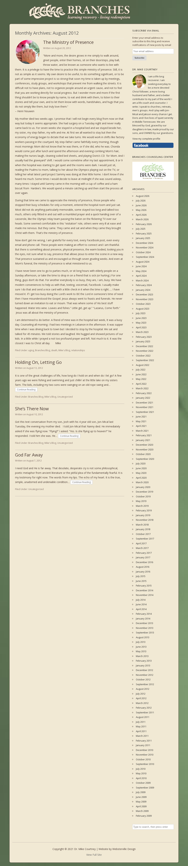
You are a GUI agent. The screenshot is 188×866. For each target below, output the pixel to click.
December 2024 (144, 243)
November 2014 (144, 595)
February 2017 (144, 552)
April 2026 (141, 214)
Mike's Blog (64, 350)
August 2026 (142, 196)
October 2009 (143, 782)
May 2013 (141, 651)
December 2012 (144, 670)
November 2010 (144, 754)
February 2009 (144, 815)
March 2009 (142, 811)
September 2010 (145, 764)
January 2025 (143, 238)
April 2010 (141, 778)
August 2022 (142, 365)
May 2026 (141, 210)
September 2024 (145, 257)
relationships (78, 350)
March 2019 (142, 505)
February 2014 (144, 613)
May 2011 (141, 726)
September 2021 (145, 412)
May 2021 (141, 421)
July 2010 (140, 768)
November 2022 (144, 350)
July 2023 (140, 313)
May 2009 (141, 801)
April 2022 (141, 383)
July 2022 (140, 369)
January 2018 (143, 529)
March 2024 (142, 280)
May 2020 (141, 473)
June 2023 (141, 318)
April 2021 (141, 426)
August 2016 (142, 566)
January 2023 (143, 341)
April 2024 (141, 275)
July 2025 (140, 228)
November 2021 (144, 407)
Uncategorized (65, 396)
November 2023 (144, 299)
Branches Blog (42, 350)
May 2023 (141, 322)
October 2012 (143, 679)
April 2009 (141, 806)
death (54, 350)
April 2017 (141, 543)
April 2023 (141, 327)
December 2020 (144, 444)
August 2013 (142, 637)
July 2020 (140, 463)
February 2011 (144, 740)
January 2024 (143, 289)
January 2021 (143, 440)
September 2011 (145, 712)
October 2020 (143, 454)
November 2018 (144, 519)
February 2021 (144, 435)
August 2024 (142, 261)
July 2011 (140, 721)
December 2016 (144, 562)
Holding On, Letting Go (38, 362)
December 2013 (144, 623)
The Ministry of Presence (68, 42)
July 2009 (140, 792)
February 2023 (144, 336)
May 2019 (141, 501)
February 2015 (144, 585)
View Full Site (94, 854)
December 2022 (144, 346)
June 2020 (141, 468)
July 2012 (140, 693)
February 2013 (144, 660)
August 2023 (142, 308)
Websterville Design (124, 849)
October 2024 (143, 252)
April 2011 (141, 731)
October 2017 (143, 534)
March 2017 (142, 548)
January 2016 (143, 571)
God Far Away (29, 455)
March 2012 (142, 703)
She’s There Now (32, 408)
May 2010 (141, 773)
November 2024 (144, 247)
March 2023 (142, 332)
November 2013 (144, 628)
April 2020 (141, 477)
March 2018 (142, 524)
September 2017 (145, 538)
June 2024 (141, 266)
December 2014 (144, 590)
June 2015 (141, 581)
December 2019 (144, 491)
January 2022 (143, 397)
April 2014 (141, 609)
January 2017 (143, 557)
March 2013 (142, 656)
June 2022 (141, 374)
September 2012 (145, 684)
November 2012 (144, 675)
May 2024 (141, 271)
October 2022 (143, 355)
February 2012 (144, 707)
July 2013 (140, 642)
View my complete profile (146, 138)
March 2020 (142, 482)
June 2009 (141, 797)
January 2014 (143, 618)
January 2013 (143, 665)
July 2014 (140, 599)
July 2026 (140, 200)
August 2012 (142, 689)
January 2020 (143, 487)
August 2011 (142, 717)
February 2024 (144, 285)
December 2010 (144, 750)
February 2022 (144, 393)
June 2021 (141, 416)
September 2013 (145, 632)
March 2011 (142, 735)
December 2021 (144, 402)
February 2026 (144, 224)
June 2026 (141, 205)
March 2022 (142, 388)
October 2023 (143, 303)
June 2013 (141, 646)
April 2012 (141, 698)
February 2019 (144, 510)
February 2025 (144, 233)
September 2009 (145, 787)
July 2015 (140, 576)
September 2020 (145, 459)
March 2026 (142, 219)
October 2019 (143, 496)
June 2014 (141, 604)
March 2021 (142, 430)
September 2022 (145, 360)
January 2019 (143, 515)
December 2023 (144, 294)
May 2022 (141, 379)
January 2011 (143, 745)
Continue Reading (26, 389)
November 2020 (144, 449)
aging (31, 350)
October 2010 (143, 759)
